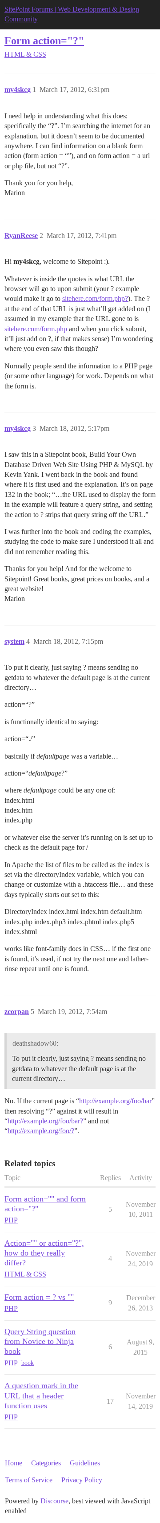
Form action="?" (44, 40)
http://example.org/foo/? (41, 1131)
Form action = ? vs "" (39, 1297)
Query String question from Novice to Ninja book (40, 1341)
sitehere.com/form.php (35, 329)
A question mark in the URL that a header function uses (41, 1395)
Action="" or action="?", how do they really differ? (44, 1253)
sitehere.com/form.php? (95, 298)
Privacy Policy (81, 1480)
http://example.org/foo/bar (115, 1101)
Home (13, 1463)
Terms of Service (28, 1480)
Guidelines (85, 1463)
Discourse (54, 1501)
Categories (46, 1463)
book (27, 1363)
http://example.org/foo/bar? (45, 1121)
